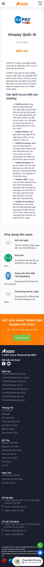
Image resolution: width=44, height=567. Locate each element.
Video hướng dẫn (9, 458)
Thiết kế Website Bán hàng (13, 374)
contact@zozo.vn (18, 507)
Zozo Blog (6, 462)
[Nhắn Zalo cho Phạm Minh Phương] (40, 552)
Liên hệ (5, 465)
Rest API (19, 255)
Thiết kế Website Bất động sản (15, 389)
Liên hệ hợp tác (8, 483)
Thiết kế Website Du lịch (12, 385)
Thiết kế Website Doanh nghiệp (15, 378)
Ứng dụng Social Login (27, 291)
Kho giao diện (8, 418)
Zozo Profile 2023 (9, 433)
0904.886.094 (18, 534)
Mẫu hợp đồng (8, 429)
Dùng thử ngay (22, 338)
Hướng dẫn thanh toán (12, 450)
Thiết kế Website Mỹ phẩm (13, 400)
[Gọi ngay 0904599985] (40, 545)
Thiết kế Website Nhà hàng (13, 393)
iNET (34, 355)
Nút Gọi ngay (21, 240)
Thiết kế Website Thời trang (14, 381)
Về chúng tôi (7, 410)
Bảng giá (6, 414)
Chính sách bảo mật (10, 421)
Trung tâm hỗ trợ (9, 454)
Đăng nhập (40, 3)
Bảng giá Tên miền (10, 447)
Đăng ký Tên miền (10, 443)
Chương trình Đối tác (11, 475)
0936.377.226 (18, 511)
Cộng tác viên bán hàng (12, 479)
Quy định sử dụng (9, 425)
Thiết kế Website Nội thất (13, 396)
